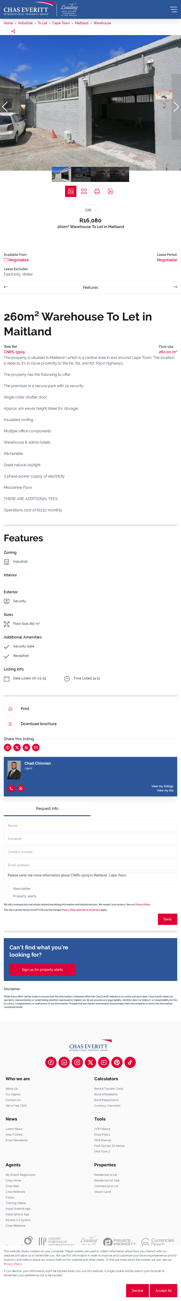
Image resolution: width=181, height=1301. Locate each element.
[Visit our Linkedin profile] (64, 1062)
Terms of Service (91, 910)
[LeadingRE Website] (88, 1242)
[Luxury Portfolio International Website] (56, 1242)
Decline (137, 1291)
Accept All (164, 1291)
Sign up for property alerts (42, 970)
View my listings (162, 786)
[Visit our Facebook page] (51, 1062)
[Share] (13, 31)
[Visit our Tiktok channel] (130, 1062)
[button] (4, 107)
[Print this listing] (97, 191)
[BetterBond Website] (19, 1242)
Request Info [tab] (47, 808)
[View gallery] (70, 191)
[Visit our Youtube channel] (103, 1062)
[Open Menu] (173, 9)
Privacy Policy (142, 904)
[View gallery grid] (84, 191)
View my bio (165, 790)
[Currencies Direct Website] (157, 1242)
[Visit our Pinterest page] (117, 1062)
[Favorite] (4, 31)
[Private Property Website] (119, 1242)
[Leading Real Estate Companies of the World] (69, 9)
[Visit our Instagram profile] (77, 1062)
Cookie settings (107, 1291)
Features (90, 287)
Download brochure (39, 724)
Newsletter (21, 889)
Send (168, 919)
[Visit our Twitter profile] (90, 1062)
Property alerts (24, 896)
